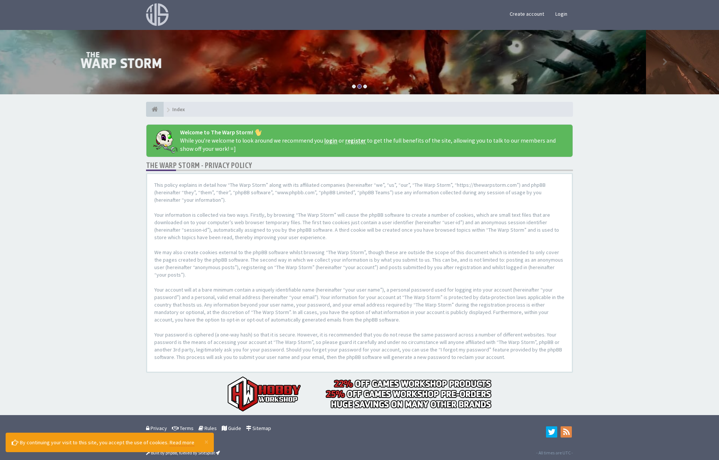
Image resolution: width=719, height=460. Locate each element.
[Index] (155, 109)
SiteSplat (206, 453)
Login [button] (561, 13)
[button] (54, 62)
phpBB (171, 453)
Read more (182, 442)
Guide (234, 428)
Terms (186, 428)
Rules (210, 428)
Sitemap (261, 428)
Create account (527, 13)
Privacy (158, 428)
